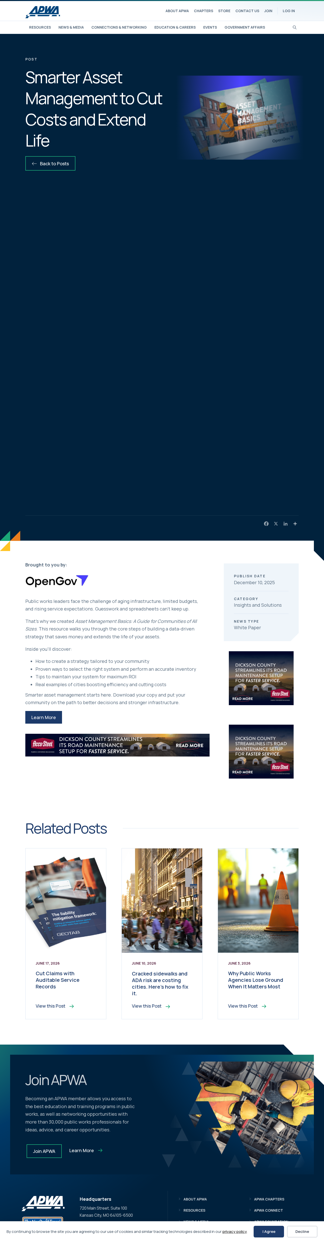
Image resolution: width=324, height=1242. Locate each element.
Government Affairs (245, 27)
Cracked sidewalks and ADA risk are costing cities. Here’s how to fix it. (160, 983)
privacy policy (234, 1231)
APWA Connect (268, 1210)
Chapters (203, 10)
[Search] (295, 26)
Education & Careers (175, 27)
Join (268, 10)
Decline (302, 1231)
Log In (289, 10)
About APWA (177, 10)
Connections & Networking (119, 27)
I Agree (268, 1231)
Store (224, 10)
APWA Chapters (269, 1199)
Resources (40, 27)
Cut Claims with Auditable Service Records (57, 980)
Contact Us (247, 10)
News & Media (71, 27)
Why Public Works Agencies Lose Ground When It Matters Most (255, 980)
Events (210, 27)
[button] (43, 717)
